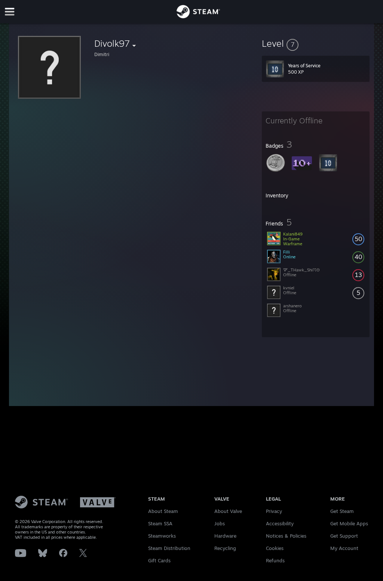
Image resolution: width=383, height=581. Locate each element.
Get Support (344, 536)
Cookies (275, 548)
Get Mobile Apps (349, 523)
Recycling (225, 548)
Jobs (219, 523)
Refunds (275, 560)
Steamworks (162, 536)
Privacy (274, 511)
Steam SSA (160, 523)
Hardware (225, 536)
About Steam (163, 511)
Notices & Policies (286, 536)
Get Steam (342, 511)
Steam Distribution (169, 548)
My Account (344, 548)
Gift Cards (159, 560)
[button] (316, 43)
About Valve (228, 511)
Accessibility (280, 523)
